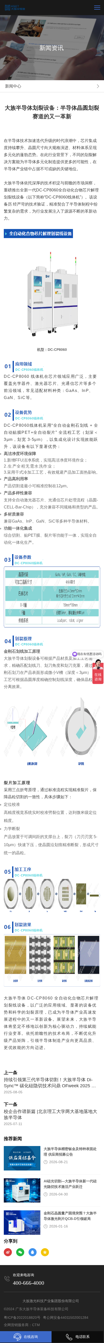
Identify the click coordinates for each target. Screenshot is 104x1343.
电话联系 (82, 1337)
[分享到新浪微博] (8, 1252)
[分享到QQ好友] (33, 1252)
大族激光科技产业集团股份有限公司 (50, 1301)
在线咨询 (31, 1337)
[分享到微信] (20, 1252)
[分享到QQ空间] (45, 1252)
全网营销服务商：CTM (22, 1325)
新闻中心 (13, 86)
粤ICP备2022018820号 (22, 1318)
